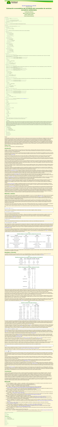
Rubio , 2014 (40, 196)
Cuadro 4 (22, 300)
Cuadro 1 (46, 230)
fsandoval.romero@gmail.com (23, 98)
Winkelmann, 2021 (8, 227)
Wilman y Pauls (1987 (11, 183)
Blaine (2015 (10, 179)
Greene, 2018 (30, 348)
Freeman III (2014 (14, 170)
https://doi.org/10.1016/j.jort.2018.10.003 (18, 392)
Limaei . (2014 (34, 363)
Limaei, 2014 (13, 154)
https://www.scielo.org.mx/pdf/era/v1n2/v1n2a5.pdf (34, 404)
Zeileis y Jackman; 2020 (35, 348)
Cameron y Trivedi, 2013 (24, 348)
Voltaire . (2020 (39, 337)
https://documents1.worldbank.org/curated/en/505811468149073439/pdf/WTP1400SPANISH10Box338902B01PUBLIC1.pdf (24, 387)
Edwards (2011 (12, 186)
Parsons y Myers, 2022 (19, 336)
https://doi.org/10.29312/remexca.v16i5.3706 (29, 5)
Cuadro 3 (42, 254)
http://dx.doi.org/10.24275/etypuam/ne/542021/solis (33, 394)
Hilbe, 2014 (6, 331)
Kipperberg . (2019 (27, 360)
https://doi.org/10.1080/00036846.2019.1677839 (24, 406)
